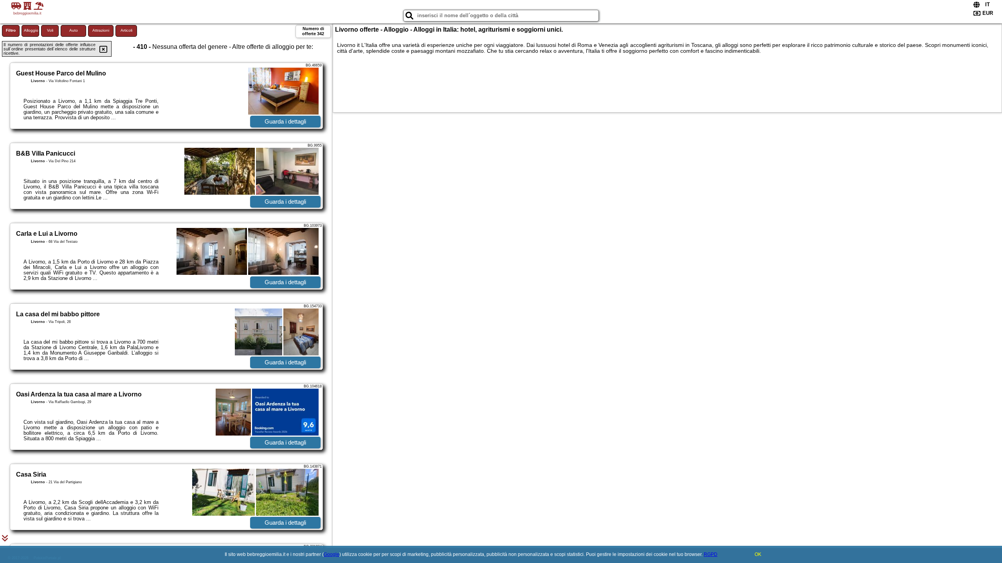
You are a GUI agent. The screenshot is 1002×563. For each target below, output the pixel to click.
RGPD (710, 554)
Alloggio (31, 30)
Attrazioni (100, 30)
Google (331, 554)
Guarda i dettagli (285, 121)
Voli (50, 30)
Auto (73, 30)
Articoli (126, 30)
